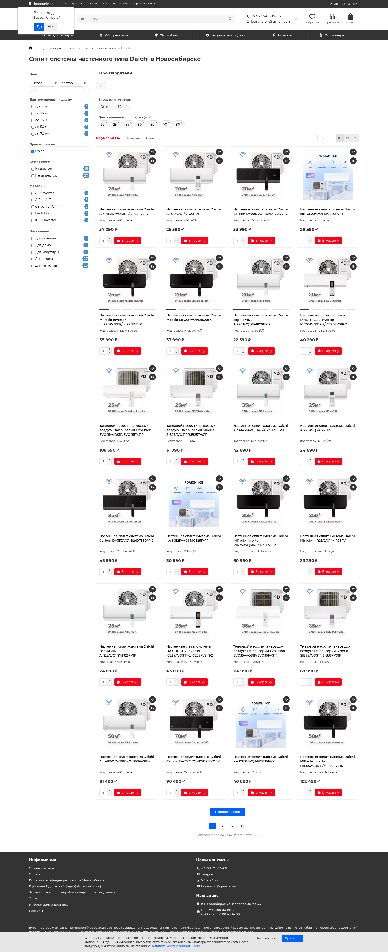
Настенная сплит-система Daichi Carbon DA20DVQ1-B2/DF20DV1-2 (260, 211)
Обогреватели (116, 35)
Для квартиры (47, 252)
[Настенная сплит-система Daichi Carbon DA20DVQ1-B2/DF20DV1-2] (261, 175)
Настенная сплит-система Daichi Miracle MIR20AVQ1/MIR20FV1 (193, 317)
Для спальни (45, 238)
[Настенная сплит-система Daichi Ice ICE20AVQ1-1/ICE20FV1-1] (327, 175)
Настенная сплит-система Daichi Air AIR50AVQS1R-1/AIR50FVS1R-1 (126, 759)
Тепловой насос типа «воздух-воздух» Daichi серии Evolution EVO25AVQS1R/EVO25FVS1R (125, 430)
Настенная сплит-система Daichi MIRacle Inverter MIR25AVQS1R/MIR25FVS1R (126, 319)
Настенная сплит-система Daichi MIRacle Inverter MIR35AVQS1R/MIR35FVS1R (260, 540)
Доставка (78, 3)
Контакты (36, 910)
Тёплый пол (169, 35)
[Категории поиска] (82, 19)
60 (152, 125)
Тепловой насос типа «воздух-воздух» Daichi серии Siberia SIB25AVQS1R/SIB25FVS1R (191, 430)
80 (178, 125)
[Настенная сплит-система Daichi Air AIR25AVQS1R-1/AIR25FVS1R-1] (127, 175)
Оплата (94, 3)
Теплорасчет (121, 3)
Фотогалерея (335, 35)
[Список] (348, 138)
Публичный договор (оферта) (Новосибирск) (65, 886)
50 (140, 125)
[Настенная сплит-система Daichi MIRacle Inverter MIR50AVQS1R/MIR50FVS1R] (327, 723)
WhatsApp (209, 880)
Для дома (43, 245)
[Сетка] (340, 138)
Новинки (285, 35)
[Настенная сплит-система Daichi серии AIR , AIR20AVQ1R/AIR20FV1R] (261, 281)
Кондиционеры (60, 35)
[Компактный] (355, 138)
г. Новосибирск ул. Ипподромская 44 (231, 904)
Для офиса (44, 259)
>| (242, 826)
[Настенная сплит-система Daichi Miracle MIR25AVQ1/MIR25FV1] (327, 502)
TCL (120, 107)
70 (165, 125)
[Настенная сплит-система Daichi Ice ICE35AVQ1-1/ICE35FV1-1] (261, 723)
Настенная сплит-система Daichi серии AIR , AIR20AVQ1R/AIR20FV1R (260, 319)
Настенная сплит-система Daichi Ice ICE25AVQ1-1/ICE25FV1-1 (193, 538)
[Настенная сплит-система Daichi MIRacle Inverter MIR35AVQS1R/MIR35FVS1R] (261, 502)
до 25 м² (41, 113)
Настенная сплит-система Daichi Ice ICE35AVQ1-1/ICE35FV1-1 (260, 759)
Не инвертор (46, 175)
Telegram (208, 874)
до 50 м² (42, 127)
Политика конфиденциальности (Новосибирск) (67, 880)
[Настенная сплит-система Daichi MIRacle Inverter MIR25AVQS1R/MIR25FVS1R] (127, 281)
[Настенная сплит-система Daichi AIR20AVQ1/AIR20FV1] (194, 175)
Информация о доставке (48, 904)
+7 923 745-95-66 (266, 16)
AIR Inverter (44, 193)
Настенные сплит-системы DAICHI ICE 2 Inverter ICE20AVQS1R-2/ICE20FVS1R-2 (323, 319)
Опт (105, 3)
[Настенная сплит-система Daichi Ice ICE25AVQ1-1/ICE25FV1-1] (194, 502)
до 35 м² (41, 120)
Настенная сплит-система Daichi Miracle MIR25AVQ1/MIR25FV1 (327, 538)
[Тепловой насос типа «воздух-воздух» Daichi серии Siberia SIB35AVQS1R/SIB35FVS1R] (327, 613)
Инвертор (43, 168)
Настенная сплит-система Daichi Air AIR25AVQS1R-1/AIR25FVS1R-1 (126, 211)
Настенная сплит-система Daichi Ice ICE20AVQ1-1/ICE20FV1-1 (327, 211)
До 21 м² (41, 106)
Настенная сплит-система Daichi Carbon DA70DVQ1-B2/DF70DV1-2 (193, 759)
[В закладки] (152, 152)
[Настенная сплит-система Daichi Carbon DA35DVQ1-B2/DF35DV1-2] (127, 502)
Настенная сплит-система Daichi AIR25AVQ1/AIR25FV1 (327, 428)
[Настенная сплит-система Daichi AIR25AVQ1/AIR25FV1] (327, 392)
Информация (42, 860)
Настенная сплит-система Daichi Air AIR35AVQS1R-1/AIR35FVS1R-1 (260, 428)
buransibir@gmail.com (271, 21)
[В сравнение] (152, 160)
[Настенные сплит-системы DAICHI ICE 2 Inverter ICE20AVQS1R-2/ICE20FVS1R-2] (327, 281)
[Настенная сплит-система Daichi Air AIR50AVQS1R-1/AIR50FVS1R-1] (127, 723)
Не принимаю (266, 938)
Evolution (42, 213)
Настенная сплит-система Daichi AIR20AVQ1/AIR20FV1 (193, 211)
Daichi (40, 151)
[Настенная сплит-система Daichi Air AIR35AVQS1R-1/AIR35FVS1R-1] (261, 392)
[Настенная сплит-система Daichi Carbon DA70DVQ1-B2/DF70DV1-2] (194, 723)
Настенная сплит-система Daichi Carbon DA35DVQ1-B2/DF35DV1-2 (126, 538)
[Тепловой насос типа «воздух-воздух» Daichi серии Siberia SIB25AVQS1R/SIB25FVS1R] (194, 392)
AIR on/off (43, 200)
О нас (63, 3)
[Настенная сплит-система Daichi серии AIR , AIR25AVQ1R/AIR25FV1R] (127, 613)
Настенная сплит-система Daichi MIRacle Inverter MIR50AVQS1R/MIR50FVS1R (327, 761)
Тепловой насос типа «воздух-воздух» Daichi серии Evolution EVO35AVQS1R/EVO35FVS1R (259, 650)
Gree (104, 107)
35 (127, 125)
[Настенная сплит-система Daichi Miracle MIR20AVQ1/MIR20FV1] (194, 281)
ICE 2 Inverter (45, 220)
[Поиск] (230, 18)
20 (102, 125)
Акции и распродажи (229, 35)
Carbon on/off (46, 206)
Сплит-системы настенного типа (91, 48)
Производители (144, 3)
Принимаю (292, 938)
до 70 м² (42, 134)
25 (115, 125)
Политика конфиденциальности (175, 946)
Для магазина (46, 265)
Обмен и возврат (42, 868)
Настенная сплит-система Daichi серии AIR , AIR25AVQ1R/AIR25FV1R (126, 650)
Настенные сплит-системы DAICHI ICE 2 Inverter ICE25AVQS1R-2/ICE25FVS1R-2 (189, 650)
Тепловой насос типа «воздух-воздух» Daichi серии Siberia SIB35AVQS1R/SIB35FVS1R (325, 650)
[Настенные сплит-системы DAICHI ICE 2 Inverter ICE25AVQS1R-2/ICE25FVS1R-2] (194, 613)
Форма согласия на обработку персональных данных (72, 892)
